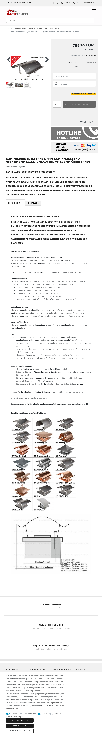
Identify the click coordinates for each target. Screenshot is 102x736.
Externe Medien (30, 714)
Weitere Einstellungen (14, 717)
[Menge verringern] (59, 105)
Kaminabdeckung (19, 29)
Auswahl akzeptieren (20, 731)
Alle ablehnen (20, 726)
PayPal (44, 714)
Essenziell (14, 714)
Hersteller (33, 203)
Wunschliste (88, 122)
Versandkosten (90, 55)
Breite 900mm (54, 29)
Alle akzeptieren (20, 720)
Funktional (58, 714)
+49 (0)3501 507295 (24, 2)
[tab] (15, 203)
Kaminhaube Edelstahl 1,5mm (37, 29)
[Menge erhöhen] (59, 102)
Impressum (55, 703)
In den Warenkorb (80, 104)
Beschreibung (15, 203)
